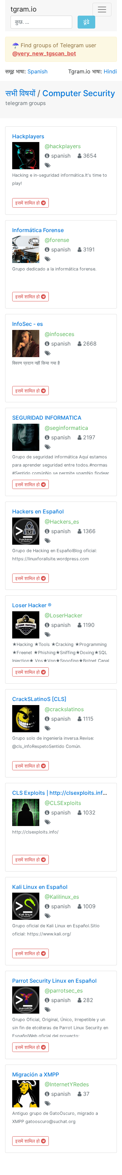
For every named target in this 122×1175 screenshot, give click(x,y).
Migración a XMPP (35, 1074)
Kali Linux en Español (39, 886)
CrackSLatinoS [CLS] (39, 699)
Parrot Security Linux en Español (54, 980)
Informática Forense (38, 230)
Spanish (37, 71)
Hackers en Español (38, 511)
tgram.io (24, 9)
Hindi (110, 71)
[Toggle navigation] (102, 9)
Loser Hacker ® (32, 605)
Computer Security (78, 93)
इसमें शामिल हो (28, 203)
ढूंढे (86, 22)
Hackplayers (28, 136)
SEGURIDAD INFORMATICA (46, 417)
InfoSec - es (27, 323)
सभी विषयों (21, 93)
